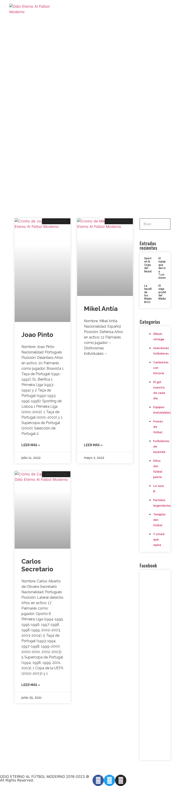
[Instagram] (120, 780)
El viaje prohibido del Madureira (164, 292)
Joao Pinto (37, 334)
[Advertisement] (92, 172)
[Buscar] (164, 224)
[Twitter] (109, 780)
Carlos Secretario (37, 565)
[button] (171, 9)
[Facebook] (98, 780)
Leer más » (30, 445)
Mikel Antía (101, 308)
